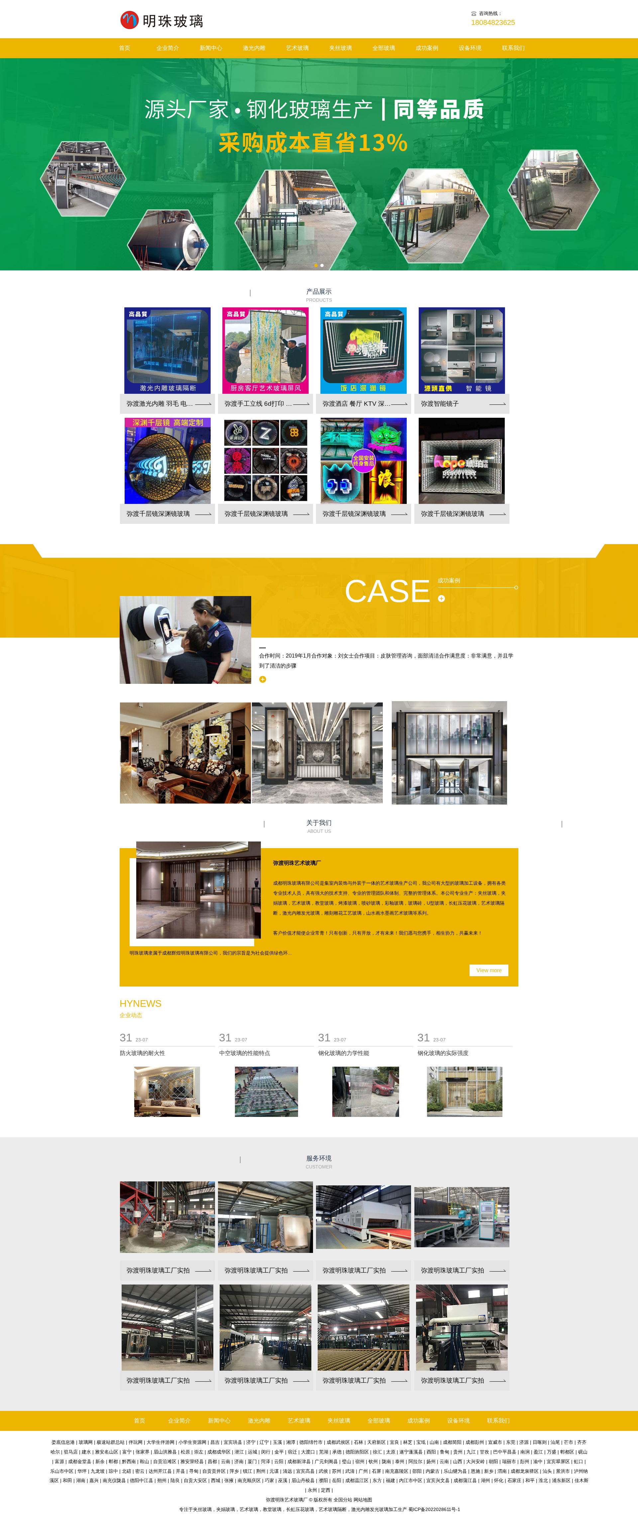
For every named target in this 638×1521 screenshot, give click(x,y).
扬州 (431, 1461)
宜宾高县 (305, 1471)
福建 (390, 1480)
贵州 (458, 1451)
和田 (67, 1480)
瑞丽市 (509, 1461)
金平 (279, 1451)
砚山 (582, 1451)
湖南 (80, 1480)
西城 (215, 1480)
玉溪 (277, 1442)
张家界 (143, 1451)
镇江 (247, 1471)
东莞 (510, 1442)
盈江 (538, 1451)
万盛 (551, 1451)
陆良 (175, 1480)
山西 (457, 1461)
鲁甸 (444, 1451)
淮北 (543, 1480)
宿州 (360, 1461)
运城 (252, 1451)
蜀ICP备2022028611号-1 (434, 1509)
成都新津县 (299, 1461)
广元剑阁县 (326, 1461)
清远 (287, 1471)
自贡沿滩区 (164, 1461)
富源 (59, 1461)
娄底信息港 (63, 1442)
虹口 (578, 1461)
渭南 (502, 1471)
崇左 (198, 1451)
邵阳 (417, 1471)
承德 (337, 1451)
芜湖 (323, 1451)
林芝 (407, 1442)
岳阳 (336, 1480)
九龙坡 (98, 1471)
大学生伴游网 (160, 1442)
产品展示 (319, 295)
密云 (140, 1471)
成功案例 (427, 48)
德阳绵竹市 (311, 1442)
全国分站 (343, 1499)
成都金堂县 (79, 1461)
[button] (316, 265)
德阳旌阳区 (357, 1451)
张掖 (229, 1480)
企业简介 (168, 48)
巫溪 (282, 1480)
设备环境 (470, 48)
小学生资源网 (192, 1442)
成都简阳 (452, 1442)
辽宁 (264, 1442)
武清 (350, 1471)
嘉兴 (94, 1480)
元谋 (274, 1471)
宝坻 (421, 1442)
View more (489, 970)
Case (387, 591)
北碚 (126, 1471)
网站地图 (363, 1499)
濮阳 (323, 1480)
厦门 (252, 1461)
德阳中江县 (141, 1480)
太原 (390, 1451)
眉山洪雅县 (165, 1451)
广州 (363, 1471)
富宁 (127, 1451)
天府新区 (376, 1442)
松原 (185, 1451)
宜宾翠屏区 (558, 1461)
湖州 (485, 1480)
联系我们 (513, 48)
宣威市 (495, 1442)
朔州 (161, 1480)
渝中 (538, 1461)
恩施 (475, 1471)
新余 (100, 1461)
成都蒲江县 (465, 1480)
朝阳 (493, 1461)
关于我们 (319, 826)
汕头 (547, 1471)
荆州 (261, 1471)
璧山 (346, 1461)
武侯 (323, 1471)
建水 (86, 1451)
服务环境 (319, 1162)
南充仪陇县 (114, 1480)
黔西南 (129, 1461)
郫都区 (567, 1451)
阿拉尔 (415, 1461)
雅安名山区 (106, 1451)
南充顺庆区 (249, 1480)
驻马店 (71, 1451)
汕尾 (555, 1442)
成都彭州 (475, 1442)
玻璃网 (86, 1442)
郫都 (113, 1461)
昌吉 (215, 1442)
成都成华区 (219, 1451)
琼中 (113, 1471)
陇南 (386, 1461)
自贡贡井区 (214, 1471)
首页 (124, 48)
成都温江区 (357, 1480)
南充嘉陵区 (396, 1471)
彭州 (524, 1461)
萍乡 (234, 1471)
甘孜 (484, 1451)
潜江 (239, 1451)
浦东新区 (561, 1480)
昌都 (212, 1461)
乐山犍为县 (455, 1471)
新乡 (488, 1471)
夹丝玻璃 (340, 48)
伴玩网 (136, 1442)
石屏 (376, 1471)
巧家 (269, 1480)
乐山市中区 (61, 1471)
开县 (180, 1471)
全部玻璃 (383, 48)
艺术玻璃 (297, 48)
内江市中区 (410, 1480)
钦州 (373, 1461)
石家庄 (514, 1480)
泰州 (399, 1461)
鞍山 (144, 1461)
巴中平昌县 (504, 1451)
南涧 (525, 1451)
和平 (530, 1480)
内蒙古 (433, 1471)
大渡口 (308, 1451)
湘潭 (290, 1442)
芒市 (568, 1442)
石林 (358, 1442)
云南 (225, 1461)
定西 (325, 1490)
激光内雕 (254, 48)
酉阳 (431, 1451)
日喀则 (540, 1442)
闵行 (265, 1451)
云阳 (278, 1461)
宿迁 (292, 1451)
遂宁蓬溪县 (411, 1451)
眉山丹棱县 (303, 1480)
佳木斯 (581, 1480)
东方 (377, 1480)
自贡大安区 (195, 1480)
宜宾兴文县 (438, 1480)
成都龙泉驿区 (525, 1471)
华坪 (82, 1471)
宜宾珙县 (233, 1442)
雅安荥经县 (192, 1461)
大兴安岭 (475, 1461)
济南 (239, 1461)
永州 (312, 1490)
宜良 (394, 1442)
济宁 (251, 1442)
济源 (524, 1442)
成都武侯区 (338, 1442)
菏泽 (265, 1461)
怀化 (498, 1480)
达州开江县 (160, 1471)
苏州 (336, 1471)
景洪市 (563, 1471)
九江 (471, 1451)
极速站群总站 (111, 1442)
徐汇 (377, 1451)
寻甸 (193, 1471)
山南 (434, 1442)
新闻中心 (211, 48)
